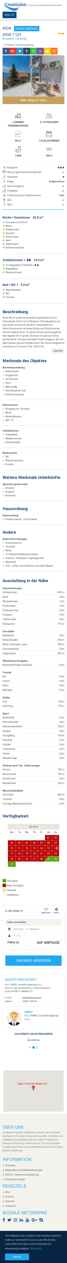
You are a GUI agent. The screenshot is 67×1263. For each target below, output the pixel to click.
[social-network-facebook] (5, 1220)
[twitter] (19, 51)
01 (48, 837)
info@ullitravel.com (31, 997)
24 (11, 859)
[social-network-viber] (46, 1220)
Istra (7, 1192)
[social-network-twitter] (10, 1220)
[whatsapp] (33, 51)
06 (34, 843)
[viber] (40, 51)
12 (26, 848)
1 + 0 (17, 935)
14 (41, 848)
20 (34, 853)
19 (26, 853)
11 (19, 848)
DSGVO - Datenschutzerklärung (22, 1174)
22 (48, 853)
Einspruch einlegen (15, 1179)
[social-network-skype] (42, 1220)
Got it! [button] (17, 1256)
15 (48, 848)
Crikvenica (10, 1206)
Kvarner (9, 1196)
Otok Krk (9, 1201)
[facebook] (6, 51)
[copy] (54, 51)
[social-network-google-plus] (35, 1220)
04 (19, 843)
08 (48, 843)
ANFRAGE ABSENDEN (33, 961)
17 (11, 853)
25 (19, 859)
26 (26, 859)
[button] (57, 848)
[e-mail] (47, 51)
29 (48, 859)
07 (41, 843)
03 (11, 843)
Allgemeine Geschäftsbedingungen (24, 1170)
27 (34, 859)
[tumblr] (26, 51)
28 (41, 859)
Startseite (10, 1165)
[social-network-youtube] (28, 1220)
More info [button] (36, 1248)
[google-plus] (12, 51)
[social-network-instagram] (16, 1220)
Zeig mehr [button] (58, 351)
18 (19, 853)
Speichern (46, 912)
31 (11, 864)
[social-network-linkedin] (22, 1220)
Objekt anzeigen (27, 28)
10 (11, 848)
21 (41, 853)
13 (34, 848)
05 (26, 843)
